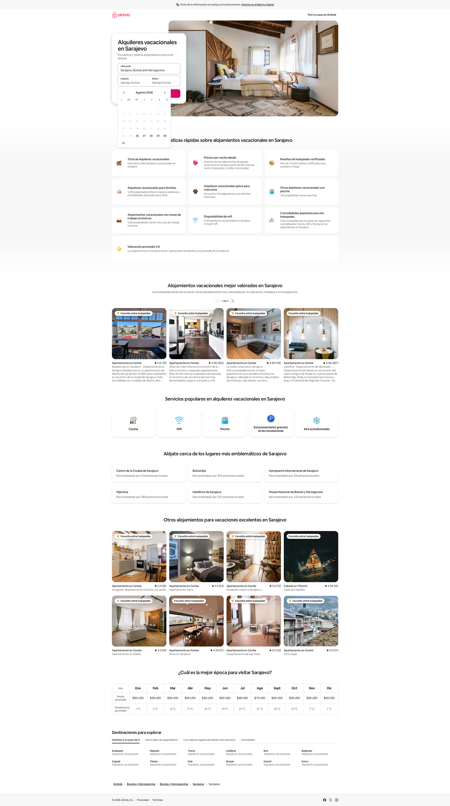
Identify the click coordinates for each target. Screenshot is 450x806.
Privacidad (143, 800)
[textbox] (133, 82)
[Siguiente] (232, 301)
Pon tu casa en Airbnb (322, 15)
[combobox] (149, 70)
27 (144, 135)
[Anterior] (217, 301)
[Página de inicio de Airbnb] (121, 14)
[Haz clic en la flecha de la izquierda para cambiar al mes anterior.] (124, 93)
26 (137, 135)
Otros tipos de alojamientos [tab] (161, 739)
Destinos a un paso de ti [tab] (126, 739)
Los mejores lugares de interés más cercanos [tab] (209, 739)
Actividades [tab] (248, 739)
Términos (157, 800)
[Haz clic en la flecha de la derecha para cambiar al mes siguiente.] (165, 93)
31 (123, 143)
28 (151, 135)
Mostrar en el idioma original (257, 4)
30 (164, 135)
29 (158, 135)
